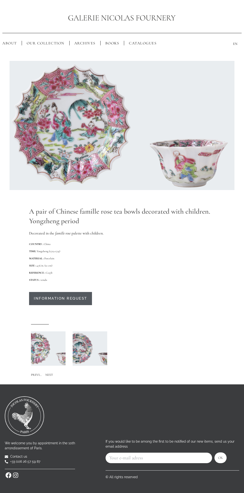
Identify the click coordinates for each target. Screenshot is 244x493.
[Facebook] (8, 475)
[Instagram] (15, 475)
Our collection (46, 43)
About (9, 43)
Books (112, 43)
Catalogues (143, 43)
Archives (85, 43)
